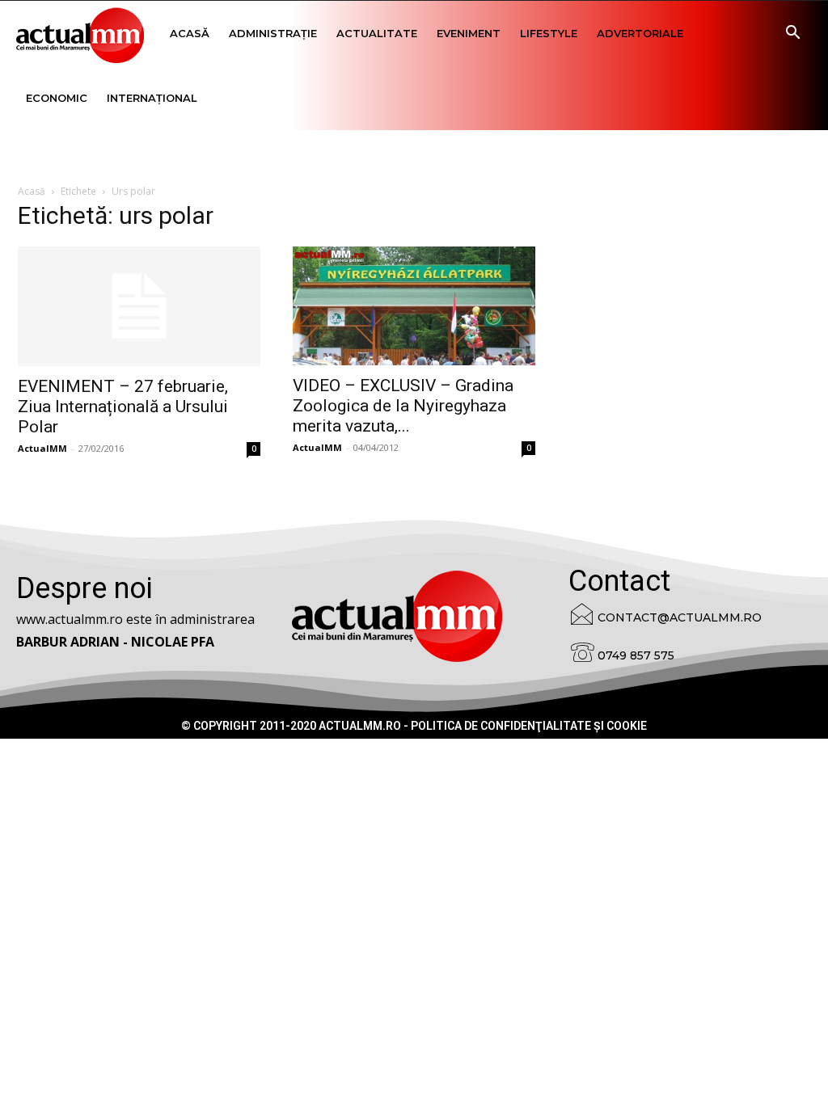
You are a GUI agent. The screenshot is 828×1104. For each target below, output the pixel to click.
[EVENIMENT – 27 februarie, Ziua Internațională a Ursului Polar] (139, 306)
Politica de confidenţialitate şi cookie (529, 725)
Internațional (152, 97)
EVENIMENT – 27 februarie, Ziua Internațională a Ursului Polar (123, 406)
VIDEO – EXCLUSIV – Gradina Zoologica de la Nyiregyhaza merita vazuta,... (403, 406)
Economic (56, 97)
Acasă (189, 33)
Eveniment (469, 33)
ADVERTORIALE (640, 33)
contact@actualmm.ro (680, 617)
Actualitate (376, 33)
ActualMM (42, 448)
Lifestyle (548, 33)
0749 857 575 (636, 655)
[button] (792, 34)
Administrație (273, 33)
